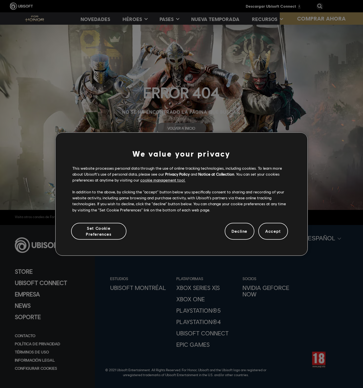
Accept (273, 231)
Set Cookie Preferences (99, 231)
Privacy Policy (177, 174)
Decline (239, 231)
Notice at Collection (216, 174)
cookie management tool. (162, 180)
